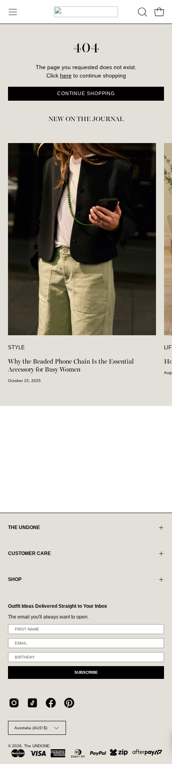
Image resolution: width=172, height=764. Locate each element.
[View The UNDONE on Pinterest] (69, 703)
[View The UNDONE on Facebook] (51, 703)
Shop (15, 579)
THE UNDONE (24, 527)
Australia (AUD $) (30, 728)
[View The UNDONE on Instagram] (14, 703)
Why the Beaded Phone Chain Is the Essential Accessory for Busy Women (71, 366)
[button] (141, 12)
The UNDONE (37, 746)
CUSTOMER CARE (29, 553)
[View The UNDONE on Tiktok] (32, 703)
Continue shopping (86, 93)
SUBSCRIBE (86, 672)
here (66, 76)
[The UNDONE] (86, 11)
